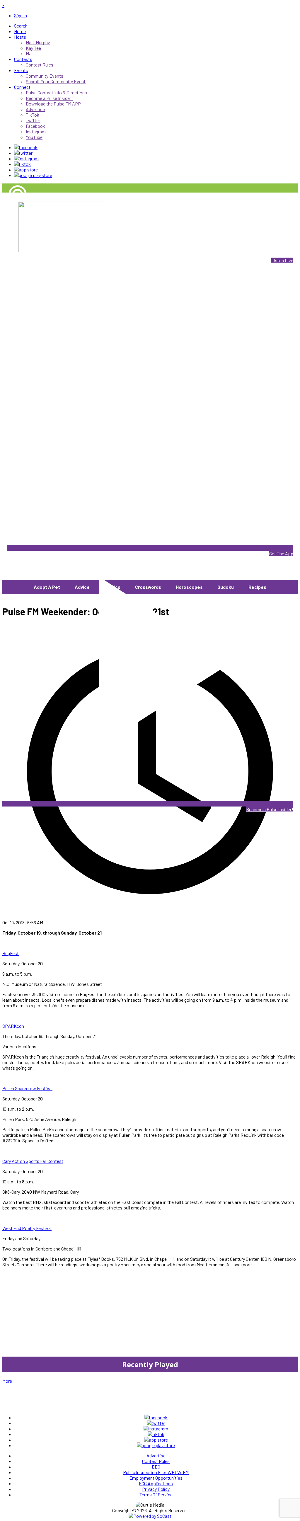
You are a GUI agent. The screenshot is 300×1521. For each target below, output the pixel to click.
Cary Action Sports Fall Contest (32, 1161)
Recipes (257, 587)
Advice (82, 587)
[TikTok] (22, 164)
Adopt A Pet (47, 587)
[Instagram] (26, 158)
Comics (112, 587)
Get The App (281, 553)
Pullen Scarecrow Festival (27, 1088)
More (7, 1381)
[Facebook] (26, 147)
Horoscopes (189, 587)
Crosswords (148, 587)
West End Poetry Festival (27, 1228)
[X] (23, 153)
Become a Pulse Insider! (269, 809)
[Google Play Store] (33, 175)
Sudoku (225, 587)
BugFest (10, 953)
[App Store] (26, 169)
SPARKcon (13, 1026)
